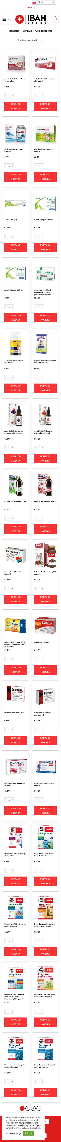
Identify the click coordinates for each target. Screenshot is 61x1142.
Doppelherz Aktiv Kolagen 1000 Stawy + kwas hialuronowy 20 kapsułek (14, 996)
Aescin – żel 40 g (10, 220)
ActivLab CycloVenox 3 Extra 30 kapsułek (15, 80)
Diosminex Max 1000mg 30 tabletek (44, 784)
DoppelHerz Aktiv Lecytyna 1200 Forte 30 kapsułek (44, 995)
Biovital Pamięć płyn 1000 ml (15, 501)
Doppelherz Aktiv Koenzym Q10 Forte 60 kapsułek (44, 925)
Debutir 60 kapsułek (42, 642)
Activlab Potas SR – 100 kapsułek (13, 150)
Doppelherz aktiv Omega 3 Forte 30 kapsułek (14, 1066)
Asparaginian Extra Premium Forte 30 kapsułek (45, 361)
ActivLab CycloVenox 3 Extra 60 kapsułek (45, 80)
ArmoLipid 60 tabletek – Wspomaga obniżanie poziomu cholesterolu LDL (44, 292)
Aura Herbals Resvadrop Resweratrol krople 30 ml (13, 432)
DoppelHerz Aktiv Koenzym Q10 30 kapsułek (15, 925)
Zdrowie (27, 30)
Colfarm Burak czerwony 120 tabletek (45, 573)
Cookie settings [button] (13, 1133)
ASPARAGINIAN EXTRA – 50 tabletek (14, 361)
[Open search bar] (9, 19)
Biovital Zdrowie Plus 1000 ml (45, 501)
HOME (30, 7)
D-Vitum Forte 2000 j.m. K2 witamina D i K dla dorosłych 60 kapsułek (15, 644)
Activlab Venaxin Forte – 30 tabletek (44, 150)
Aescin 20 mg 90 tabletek (43, 220)
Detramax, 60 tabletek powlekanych (42, 714)
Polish (39, 2)
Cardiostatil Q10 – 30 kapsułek (12, 573)
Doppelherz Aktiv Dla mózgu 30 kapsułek (15, 854)
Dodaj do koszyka (15, 106)
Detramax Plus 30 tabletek (14, 713)
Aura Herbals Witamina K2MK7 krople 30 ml (43, 432)
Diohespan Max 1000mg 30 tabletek (14, 784)
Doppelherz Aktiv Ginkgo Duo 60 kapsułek (43, 854)
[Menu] (4, 19)
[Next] (38, 1108)
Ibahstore (14, 30)
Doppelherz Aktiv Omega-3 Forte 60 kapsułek (44, 1066)
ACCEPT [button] (28, 1133)
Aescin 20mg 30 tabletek (13, 290)
